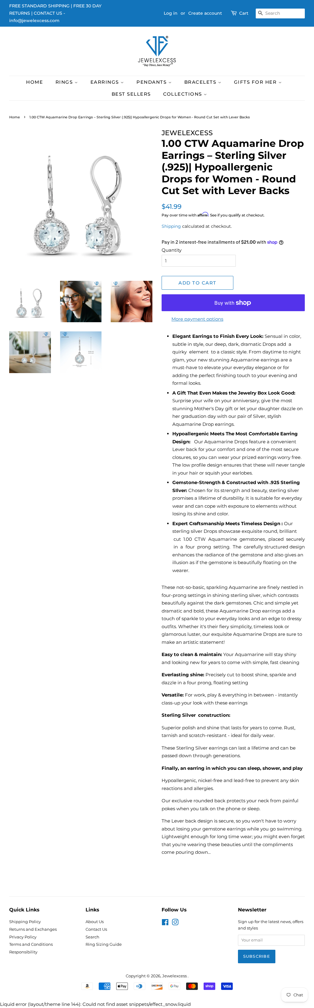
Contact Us (96, 929)
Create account (205, 13)
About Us (95, 921)
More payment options (197, 319)
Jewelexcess (175, 976)
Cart (243, 13)
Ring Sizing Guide (104, 944)
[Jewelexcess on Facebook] (165, 923)
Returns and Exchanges (33, 929)
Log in (171, 13)
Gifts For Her (256, 82)
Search (92, 937)
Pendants (152, 82)
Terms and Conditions (31, 944)
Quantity (172, 250)
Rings (65, 82)
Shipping (171, 226)
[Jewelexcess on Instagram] (175, 923)
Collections (183, 94)
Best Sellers (131, 94)
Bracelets (201, 82)
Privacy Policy (22, 937)
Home (34, 82)
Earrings (105, 82)
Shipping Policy (25, 921)
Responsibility (23, 952)
